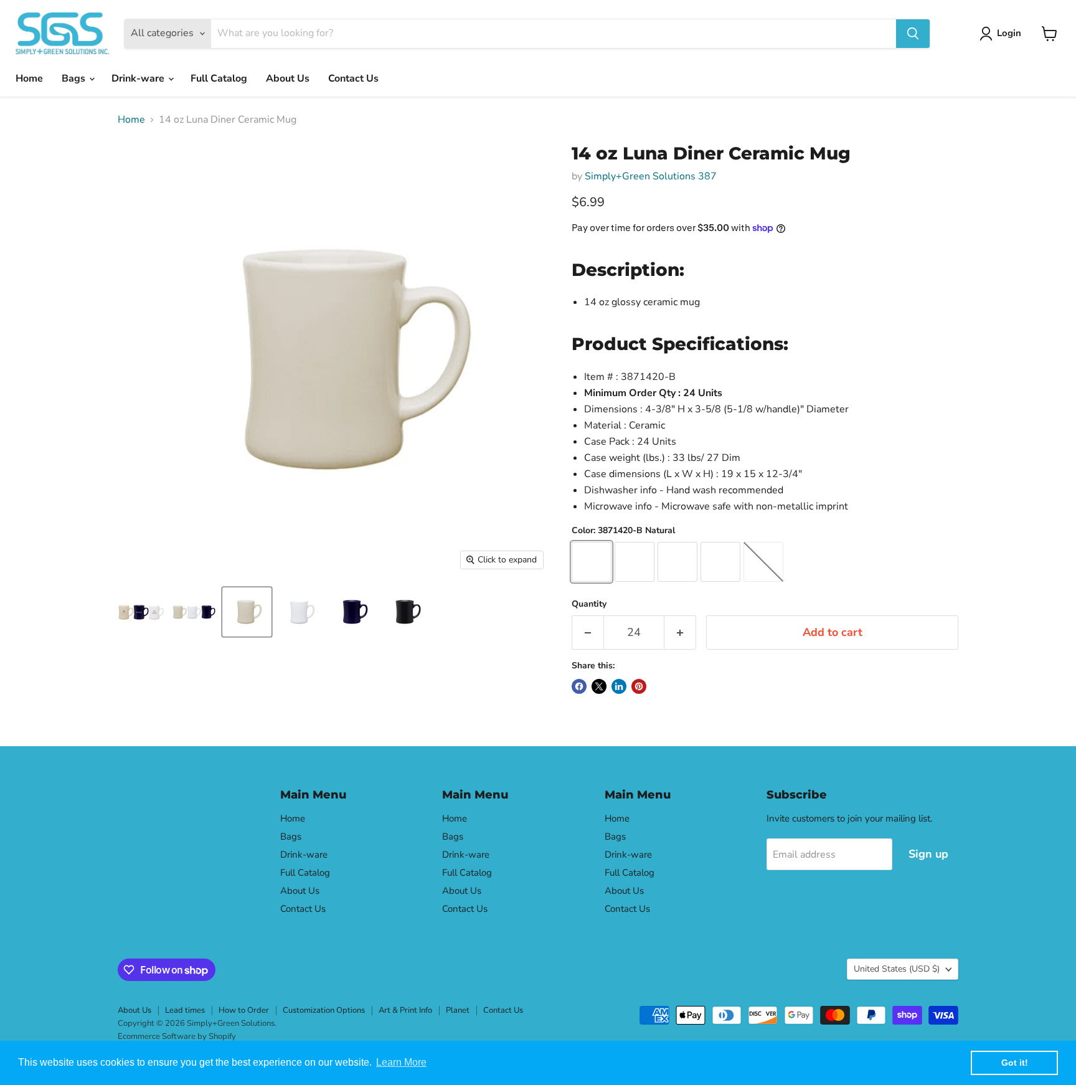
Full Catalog (219, 78)
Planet (458, 1010)
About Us (287, 78)
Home (29, 78)
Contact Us (353, 78)
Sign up (928, 853)
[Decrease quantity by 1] (587, 632)
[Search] (913, 33)
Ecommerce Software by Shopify (177, 1036)
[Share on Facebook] (579, 686)
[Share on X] (599, 686)
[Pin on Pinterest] (638, 686)
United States (897, 969)
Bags (75, 78)
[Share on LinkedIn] (618, 686)
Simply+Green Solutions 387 (651, 176)
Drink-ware (139, 78)
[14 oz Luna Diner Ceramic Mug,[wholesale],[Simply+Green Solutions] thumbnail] (141, 612)
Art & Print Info (405, 1010)
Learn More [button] (401, 1062)
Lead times (185, 1010)
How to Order (244, 1010)
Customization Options (324, 1010)
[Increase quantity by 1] (680, 632)
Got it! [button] (1014, 1063)
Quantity (589, 604)
